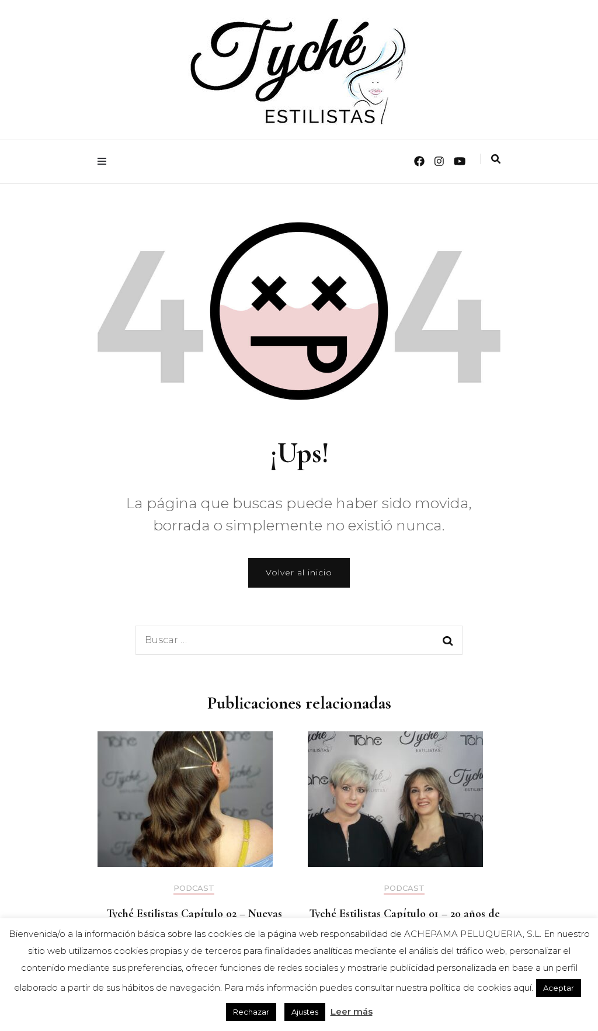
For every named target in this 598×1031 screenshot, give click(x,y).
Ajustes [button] (304, 1011)
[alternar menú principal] (105, 161)
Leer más (352, 1011)
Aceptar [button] (558, 987)
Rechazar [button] (251, 1011)
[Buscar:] (276, 640)
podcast (193, 888)
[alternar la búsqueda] (495, 159)
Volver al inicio (299, 572)
